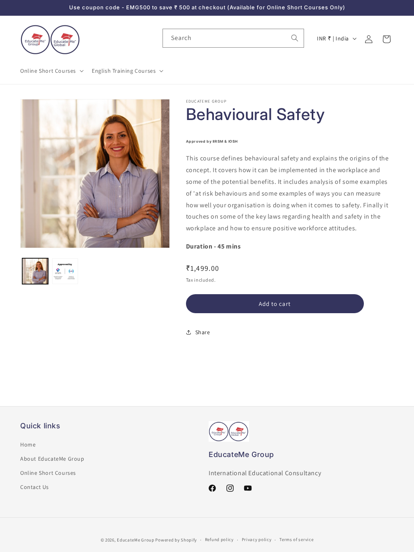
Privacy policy (257, 539)
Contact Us (34, 487)
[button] (51, 70)
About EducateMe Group (52, 458)
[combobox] (233, 38)
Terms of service (296, 539)
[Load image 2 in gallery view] (65, 271)
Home (28, 444)
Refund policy (219, 539)
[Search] (295, 38)
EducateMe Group (135, 540)
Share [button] (202, 332)
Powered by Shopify (176, 540)
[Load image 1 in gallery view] (35, 271)
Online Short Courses (48, 472)
